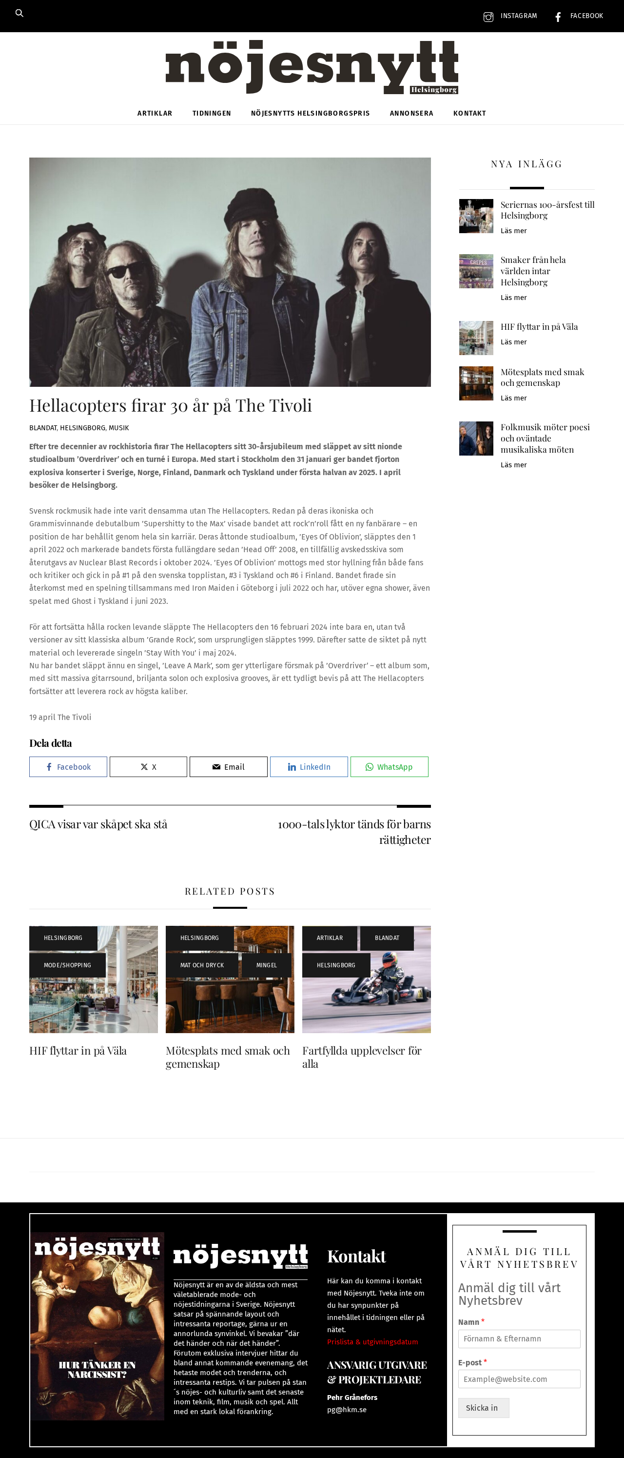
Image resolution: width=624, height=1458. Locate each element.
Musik (119, 428)
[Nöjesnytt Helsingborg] (312, 78)
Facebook (586, 16)
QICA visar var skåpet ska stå (98, 823)
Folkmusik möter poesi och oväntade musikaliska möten (545, 437)
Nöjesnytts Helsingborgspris (310, 113)
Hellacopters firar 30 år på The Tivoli (170, 404)
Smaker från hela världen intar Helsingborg (533, 270)
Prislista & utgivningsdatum (372, 1342)
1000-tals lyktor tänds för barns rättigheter (354, 831)
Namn (471, 1322)
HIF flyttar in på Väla (78, 1050)
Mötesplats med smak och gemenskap (228, 1057)
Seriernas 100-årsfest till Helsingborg (548, 210)
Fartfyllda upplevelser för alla (362, 1057)
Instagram (518, 16)
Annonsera (412, 113)
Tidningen (212, 113)
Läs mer (514, 230)
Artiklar (155, 113)
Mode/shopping (67, 965)
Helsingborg (82, 428)
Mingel (266, 965)
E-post (472, 1362)
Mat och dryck (202, 965)
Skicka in (484, 1408)
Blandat (43, 428)
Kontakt (470, 113)
